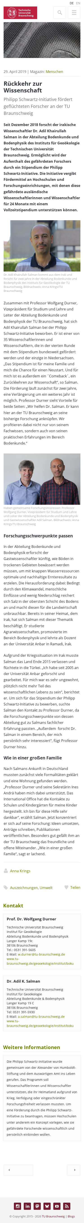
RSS (66, 1206)
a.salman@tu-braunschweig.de (41, 1016)
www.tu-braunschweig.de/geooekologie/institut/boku (40, 961)
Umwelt (46, 887)
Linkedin (27, 1206)
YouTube (56, 1206)
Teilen (75, 887)
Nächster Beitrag (73, 1170)
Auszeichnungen (24, 887)
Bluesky (47, 1206)
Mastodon (37, 1206)
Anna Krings (20, 870)
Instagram (17, 1206)
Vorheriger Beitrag (18, 1170)
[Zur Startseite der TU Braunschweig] (20, 12)
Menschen (54, 71)
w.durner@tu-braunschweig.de (41, 954)
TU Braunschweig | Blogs (58, 1216)
